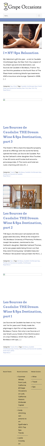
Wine (14, 86)
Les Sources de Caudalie (14, 88)
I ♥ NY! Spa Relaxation (21, 53)
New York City (32, 88)
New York (25, 88)
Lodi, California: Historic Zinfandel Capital (22, 399)
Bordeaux (21, 172)
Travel (12, 172)
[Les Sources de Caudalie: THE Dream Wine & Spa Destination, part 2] (22, 197)
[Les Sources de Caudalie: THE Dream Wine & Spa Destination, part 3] (22, 111)
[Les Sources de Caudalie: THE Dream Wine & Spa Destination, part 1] (22, 285)
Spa (11, 86)
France (5, 174)
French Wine (22, 349)
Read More (6, 90)
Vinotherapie (27, 263)
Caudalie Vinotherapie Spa (29, 86)
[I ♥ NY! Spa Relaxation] (22, 36)
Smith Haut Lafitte (8, 350)
